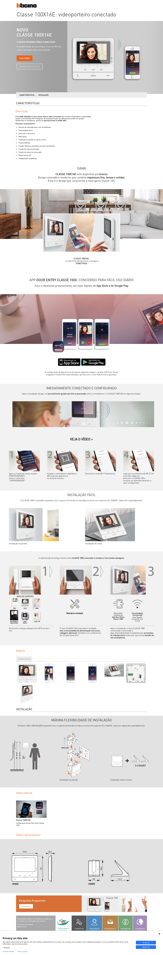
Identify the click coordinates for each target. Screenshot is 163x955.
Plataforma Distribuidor (63, 931)
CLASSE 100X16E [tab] (24, 659)
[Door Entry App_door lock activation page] (49, 673)
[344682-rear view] (136, 673)
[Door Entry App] (92, 673)
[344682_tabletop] (114, 673)
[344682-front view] (27, 673)
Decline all (146, 947)
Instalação (43, 95)
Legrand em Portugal (125, 930)
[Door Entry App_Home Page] (70, 673)
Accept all (146, 943)
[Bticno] (27, 7)
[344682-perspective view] (27, 693)
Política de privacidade (25, 924)
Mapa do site (21, 926)
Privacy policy (22, 951)
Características (26, 95)
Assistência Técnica (94, 930)
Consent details (8, 951)
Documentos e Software (110, 930)
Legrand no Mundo (140, 930)
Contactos (79, 929)
